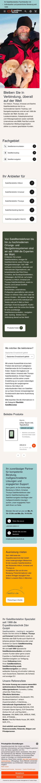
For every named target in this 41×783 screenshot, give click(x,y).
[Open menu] (5, 11)
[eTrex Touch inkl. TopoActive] (11, 434)
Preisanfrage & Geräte (15, 600)
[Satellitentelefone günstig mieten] (20, 590)
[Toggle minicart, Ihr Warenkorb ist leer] (35, 11)
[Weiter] (24, 455)
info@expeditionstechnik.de (15, 539)
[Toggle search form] (25, 11)
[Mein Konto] (30, 11)
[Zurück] (18, 455)
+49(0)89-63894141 (12, 526)
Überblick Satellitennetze (14, 403)
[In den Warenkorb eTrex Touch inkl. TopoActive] (34, 446)
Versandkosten (23, 449)
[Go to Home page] (14, 11)
